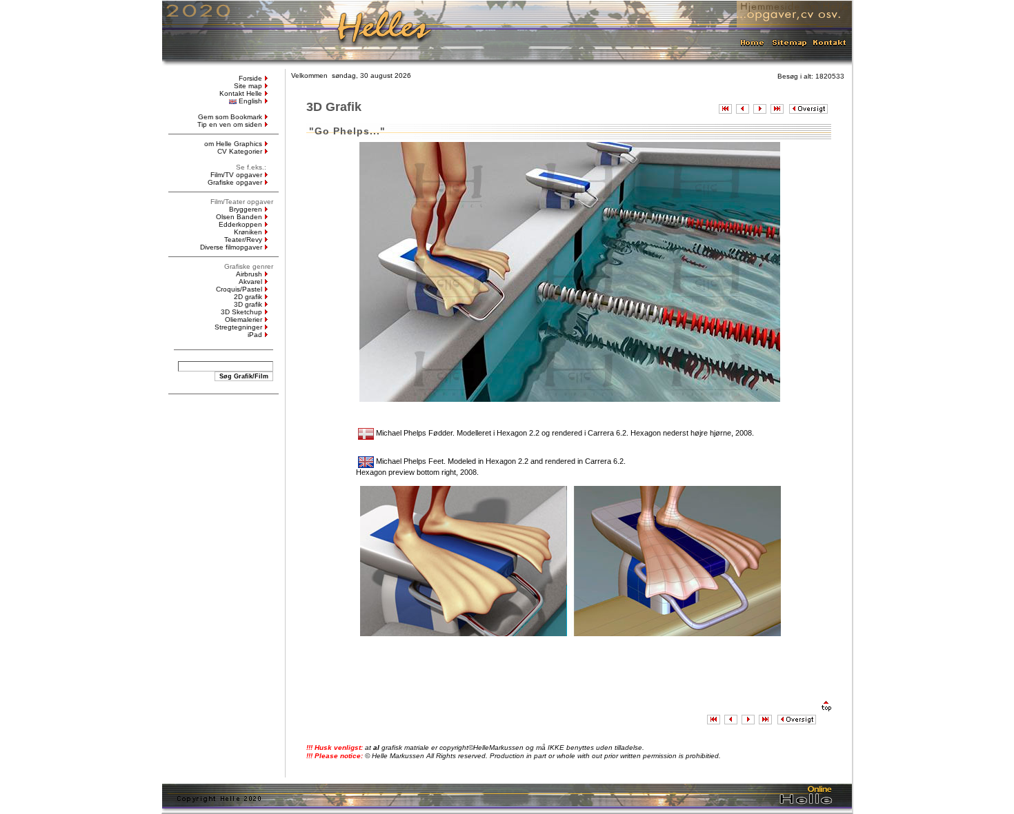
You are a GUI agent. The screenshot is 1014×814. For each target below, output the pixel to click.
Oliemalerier (243, 319)
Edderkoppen (240, 224)
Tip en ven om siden (229, 124)
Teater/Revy (243, 239)
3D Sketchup (241, 312)
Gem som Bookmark (230, 117)
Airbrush (249, 274)
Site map (248, 86)
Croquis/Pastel (239, 289)
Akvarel (250, 281)
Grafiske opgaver (235, 182)
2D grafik (248, 297)
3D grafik (248, 304)
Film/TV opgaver (236, 175)
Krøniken (248, 232)
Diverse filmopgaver (231, 247)
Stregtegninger (238, 327)
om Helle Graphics (233, 143)
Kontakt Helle (240, 93)
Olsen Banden (239, 217)
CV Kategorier (239, 151)
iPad (255, 334)
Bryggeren (245, 209)
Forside (250, 78)
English (250, 101)
